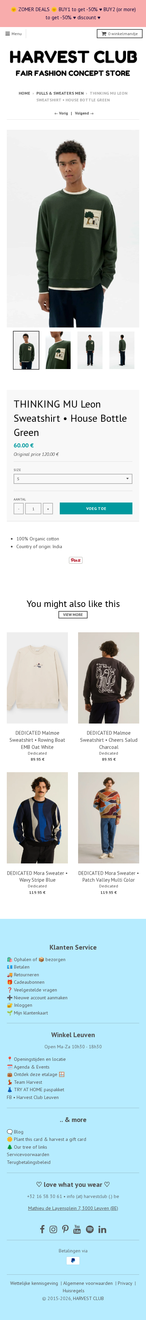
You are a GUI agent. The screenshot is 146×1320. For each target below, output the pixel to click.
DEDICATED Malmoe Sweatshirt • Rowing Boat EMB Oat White (37, 740)
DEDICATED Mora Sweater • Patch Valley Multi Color (108, 876)
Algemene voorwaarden (88, 1283)
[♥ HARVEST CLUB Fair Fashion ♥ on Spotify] (90, 1229)
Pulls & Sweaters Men (60, 93)
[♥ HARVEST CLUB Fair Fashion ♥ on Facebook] (42, 1229)
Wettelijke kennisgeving (34, 1283)
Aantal (20, 499)
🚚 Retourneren (23, 975)
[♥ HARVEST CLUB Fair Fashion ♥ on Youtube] (77, 1229)
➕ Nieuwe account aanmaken (37, 998)
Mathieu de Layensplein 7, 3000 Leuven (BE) (73, 1208)
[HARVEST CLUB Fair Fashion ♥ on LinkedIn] (102, 1229)
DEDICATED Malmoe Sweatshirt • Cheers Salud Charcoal (109, 740)
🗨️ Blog (15, 1132)
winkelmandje (123, 33)
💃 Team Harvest (24, 1082)
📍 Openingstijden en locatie (36, 1059)
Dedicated (37, 753)
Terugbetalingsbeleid (29, 1162)
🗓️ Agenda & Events (28, 1067)
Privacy (125, 1283)
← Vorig (61, 113)
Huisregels (74, 1291)
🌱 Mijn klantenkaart (27, 1013)
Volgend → (84, 113)
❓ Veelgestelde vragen (32, 990)
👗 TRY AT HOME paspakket (35, 1089)
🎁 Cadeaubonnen (25, 982)
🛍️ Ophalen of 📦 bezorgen (36, 959)
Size (17, 470)
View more (73, 614)
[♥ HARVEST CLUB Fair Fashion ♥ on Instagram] (53, 1229)
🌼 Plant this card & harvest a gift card (46, 1139)
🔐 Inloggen (19, 1005)
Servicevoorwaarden (28, 1154)
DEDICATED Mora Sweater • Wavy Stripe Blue (37, 876)
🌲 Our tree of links (27, 1147)
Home (24, 93)
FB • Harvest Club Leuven (33, 1097)
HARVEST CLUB (88, 1298)
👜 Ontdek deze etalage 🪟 (36, 1074)
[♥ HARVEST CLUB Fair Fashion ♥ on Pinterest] (65, 1229)
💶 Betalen (18, 967)
